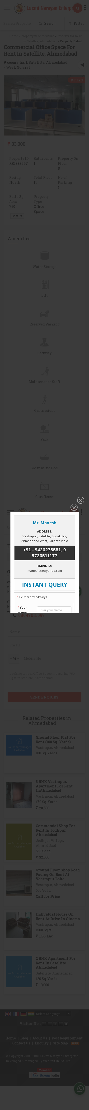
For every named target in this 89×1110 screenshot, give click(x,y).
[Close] (80, 500)
